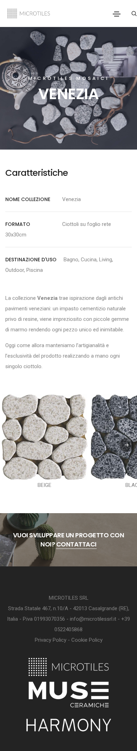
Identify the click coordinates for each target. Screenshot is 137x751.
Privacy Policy (50, 640)
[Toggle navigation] (116, 14)
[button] (126, 445)
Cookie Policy (87, 640)
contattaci (76, 544)
